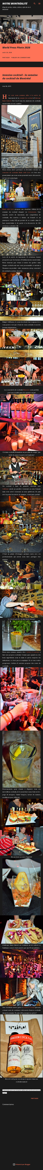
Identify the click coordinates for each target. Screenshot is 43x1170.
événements (32, 212)
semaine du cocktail (26, 98)
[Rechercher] (34, 3)
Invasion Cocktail (29, 1007)
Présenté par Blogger (22, 1164)
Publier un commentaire (20, 57)
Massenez (26, 390)
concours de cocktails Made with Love (16, 172)
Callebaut (5, 489)
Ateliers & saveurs (32, 652)
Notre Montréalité (14, 3)
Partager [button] (6, 57)
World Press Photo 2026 (16, 47)
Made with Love (8, 209)
